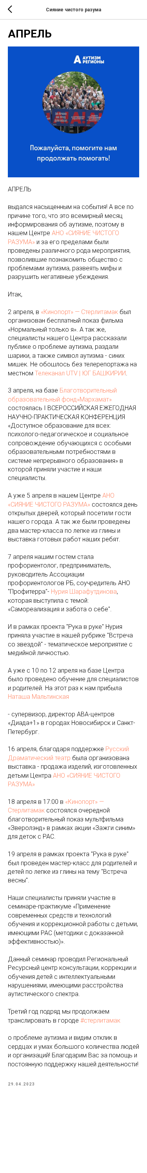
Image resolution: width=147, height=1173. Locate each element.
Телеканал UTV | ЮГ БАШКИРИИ (80, 373)
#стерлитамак (100, 1020)
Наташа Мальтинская (38, 696)
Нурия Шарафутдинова (84, 591)
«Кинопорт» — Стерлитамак (79, 312)
